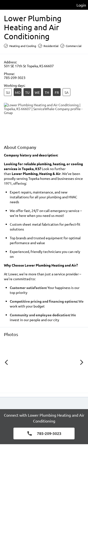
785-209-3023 (14, 77)
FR (57, 92)
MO (18, 92)
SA (66, 92)
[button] (29, 363)
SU (8, 92)
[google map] (44, 121)
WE (37, 92)
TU (27, 92)
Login (81, 4)
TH (47, 92)
